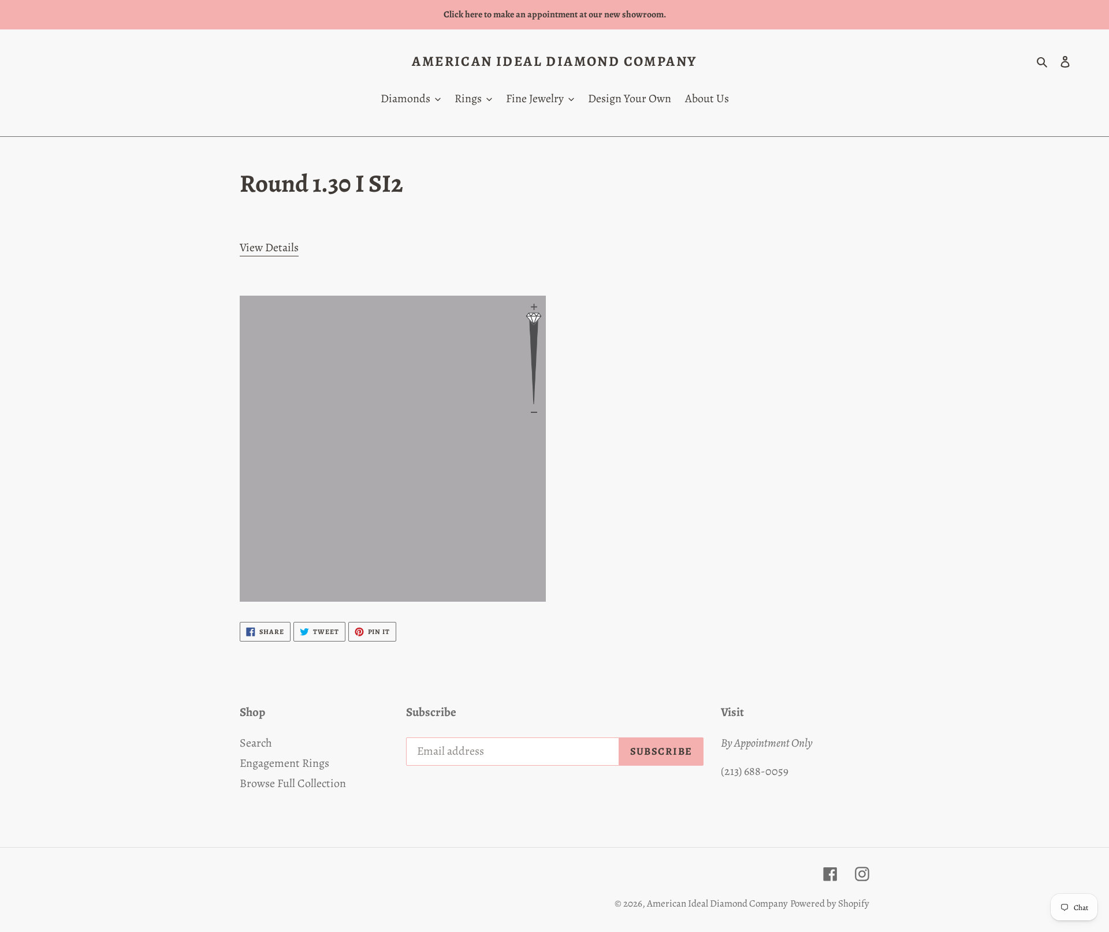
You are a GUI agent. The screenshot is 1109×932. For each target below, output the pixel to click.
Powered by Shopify (829, 903)
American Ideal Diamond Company (554, 61)
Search (256, 743)
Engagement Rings (284, 763)
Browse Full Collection (293, 783)
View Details (269, 247)
